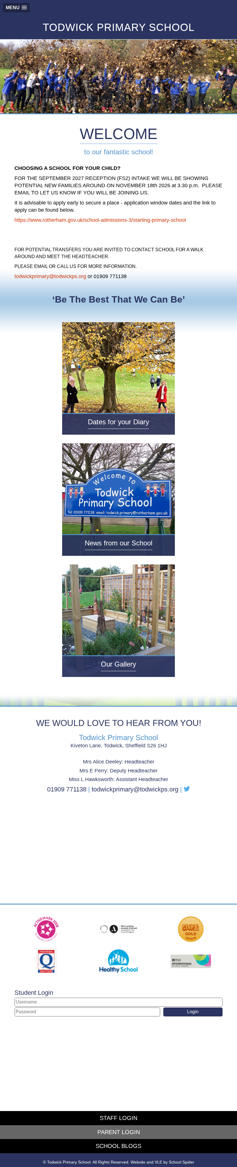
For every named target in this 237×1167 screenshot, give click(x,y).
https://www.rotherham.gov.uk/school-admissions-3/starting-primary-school (100, 220)
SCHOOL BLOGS (118, 1146)
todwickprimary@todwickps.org (50, 276)
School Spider (181, 1162)
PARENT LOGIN (118, 1132)
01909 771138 (66, 789)
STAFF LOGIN (118, 1118)
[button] (16, 7)
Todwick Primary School (119, 27)
